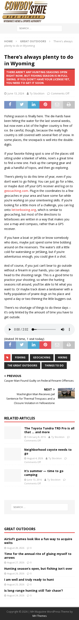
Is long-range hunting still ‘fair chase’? (33, 591)
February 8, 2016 (36, 436)
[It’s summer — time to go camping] (12, 475)
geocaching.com (16, 191)
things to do (54, 365)
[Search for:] (39, 28)
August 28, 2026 (15, 547)
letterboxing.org (24, 210)
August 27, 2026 (15, 562)
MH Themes (39, 616)
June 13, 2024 (16, 93)
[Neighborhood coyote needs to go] (12, 454)
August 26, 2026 (15, 573)
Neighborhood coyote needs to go (48, 451)
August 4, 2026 (35, 458)
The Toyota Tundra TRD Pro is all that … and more (49, 430)
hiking (62, 357)
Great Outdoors (19, 529)
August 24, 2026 (15, 595)
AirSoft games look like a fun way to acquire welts (38, 541)
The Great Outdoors (22, 365)
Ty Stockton (37, 93)
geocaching (41, 357)
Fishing (20, 357)
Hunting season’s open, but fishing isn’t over (38, 569)
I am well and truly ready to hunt (29, 580)
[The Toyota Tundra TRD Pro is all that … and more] (12, 432)
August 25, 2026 (15, 584)
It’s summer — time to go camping (43, 473)
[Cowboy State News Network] (25, 21)
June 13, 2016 (34, 479)
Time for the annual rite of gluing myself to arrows (37, 556)
